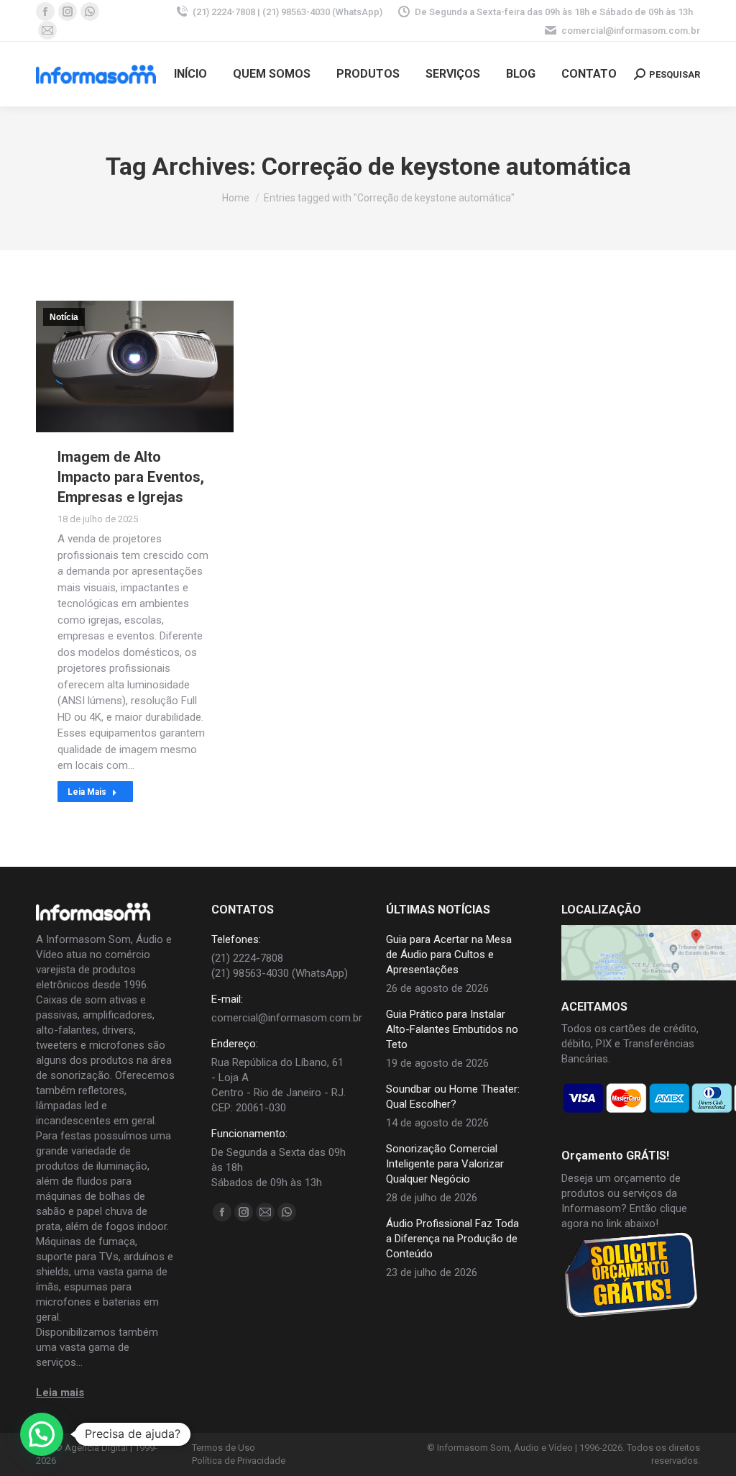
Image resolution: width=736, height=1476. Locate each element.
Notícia (64, 317)
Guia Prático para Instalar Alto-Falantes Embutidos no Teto (452, 1029)
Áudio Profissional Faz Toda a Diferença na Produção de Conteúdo (452, 1238)
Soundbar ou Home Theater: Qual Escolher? (453, 1097)
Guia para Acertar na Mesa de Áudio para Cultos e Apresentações (449, 954)
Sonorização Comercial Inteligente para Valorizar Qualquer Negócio (445, 1163)
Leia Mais (87, 792)
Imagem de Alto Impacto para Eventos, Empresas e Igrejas (131, 477)
